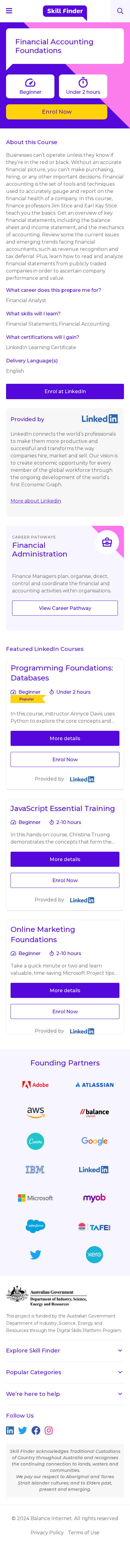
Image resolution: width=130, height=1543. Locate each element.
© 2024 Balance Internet (42, 1518)
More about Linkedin (36, 501)
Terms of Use (83, 1532)
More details (65, 738)
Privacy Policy (47, 1532)
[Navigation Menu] (12, 11)
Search (120, 11)
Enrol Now (57, 112)
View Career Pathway (65, 608)
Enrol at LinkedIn (65, 391)
